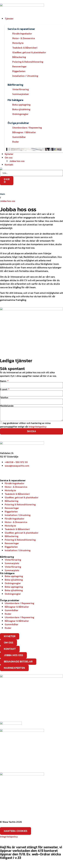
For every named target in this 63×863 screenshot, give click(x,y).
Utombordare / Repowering (19, 603)
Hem (2, 194)
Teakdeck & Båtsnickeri (17, 494)
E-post (4, 389)
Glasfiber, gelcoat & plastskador (21, 497)
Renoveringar (12, 508)
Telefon (4, 397)
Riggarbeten (11, 511)
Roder (8, 614)
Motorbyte (10, 490)
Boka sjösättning (14, 579)
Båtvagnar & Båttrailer (17, 606)
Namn (3, 381)
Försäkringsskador (14, 483)
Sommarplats (12, 563)
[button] (34, 18)
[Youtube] (19, 471)
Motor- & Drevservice (16, 487)
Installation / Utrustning (17, 515)
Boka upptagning (14, 576)
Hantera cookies (15, 831)
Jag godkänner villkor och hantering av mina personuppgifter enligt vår (25, 424)
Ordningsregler (13, 583)
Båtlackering (11, 501)
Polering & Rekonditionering (20, 504)
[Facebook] (3, 471)
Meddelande (6, 406)
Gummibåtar (11, 610)
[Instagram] (11, 471)
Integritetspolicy (38, 426)
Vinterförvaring (13, 559)
